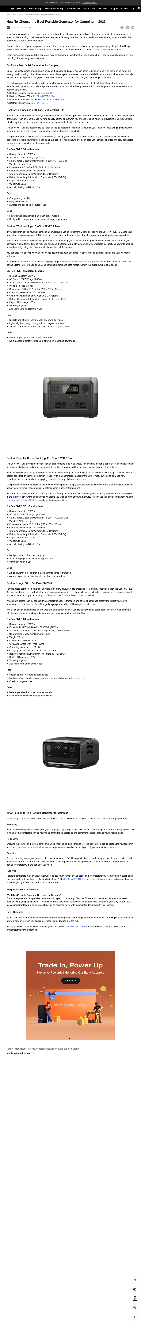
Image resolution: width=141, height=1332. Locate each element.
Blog (14, 14)
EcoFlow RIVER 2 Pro (53, 99)
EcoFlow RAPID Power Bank (20, 500)
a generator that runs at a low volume (33, 847)
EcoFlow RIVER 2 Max (44, 96)
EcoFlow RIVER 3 (40, 103)
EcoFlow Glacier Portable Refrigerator (80, 261)
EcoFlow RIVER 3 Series (75, 926)
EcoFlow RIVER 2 (49, 93)
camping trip (56, 829)
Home (8, 14)
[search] (133, 8)
